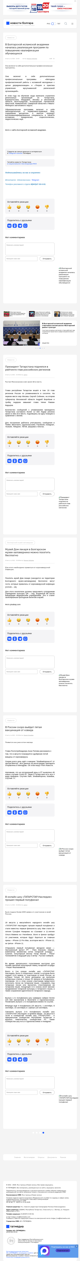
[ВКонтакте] (9, 226)
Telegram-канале (16, 153)
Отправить (47, 259)
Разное (63, 1157)
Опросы (41, 1157)
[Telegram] (20, 226)
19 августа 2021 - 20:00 (12, 58)
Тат (58, 24)
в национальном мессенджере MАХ (22, 164)
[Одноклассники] (15, 226)
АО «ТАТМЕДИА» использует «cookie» (19, 1253)
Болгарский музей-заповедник (20, 543)
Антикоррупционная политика (17, 1251)
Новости (10, 38)
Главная (17, 1157)
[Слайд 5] (44, 348)
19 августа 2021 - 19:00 (12, 560)
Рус (48, 24)
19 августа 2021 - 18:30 (12, 735)
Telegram (35, 180)
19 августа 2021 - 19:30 (12, 374)
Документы (52, 1157)
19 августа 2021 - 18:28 (12, 905)
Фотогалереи (29, 1157)
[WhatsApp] (25, 226)
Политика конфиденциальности (17, 1257)
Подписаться (63, 1250)
